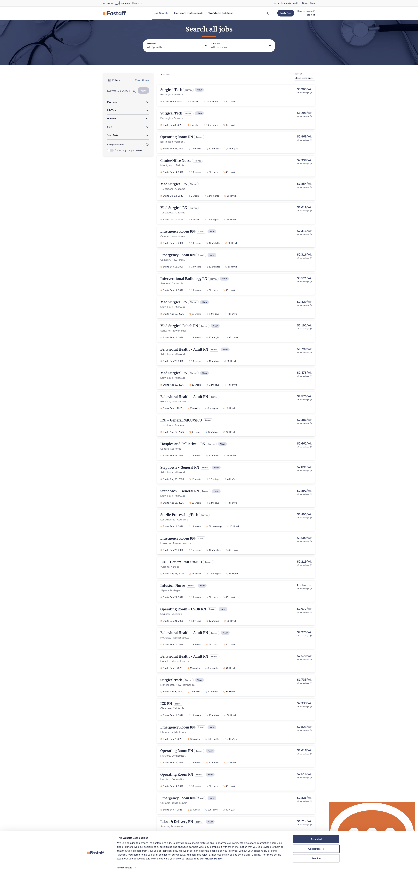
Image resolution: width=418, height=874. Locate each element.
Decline (316, 858)
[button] (177, 46)
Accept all (316, 839)
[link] (286, 3)
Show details (124, 867)
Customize (314, 848)
